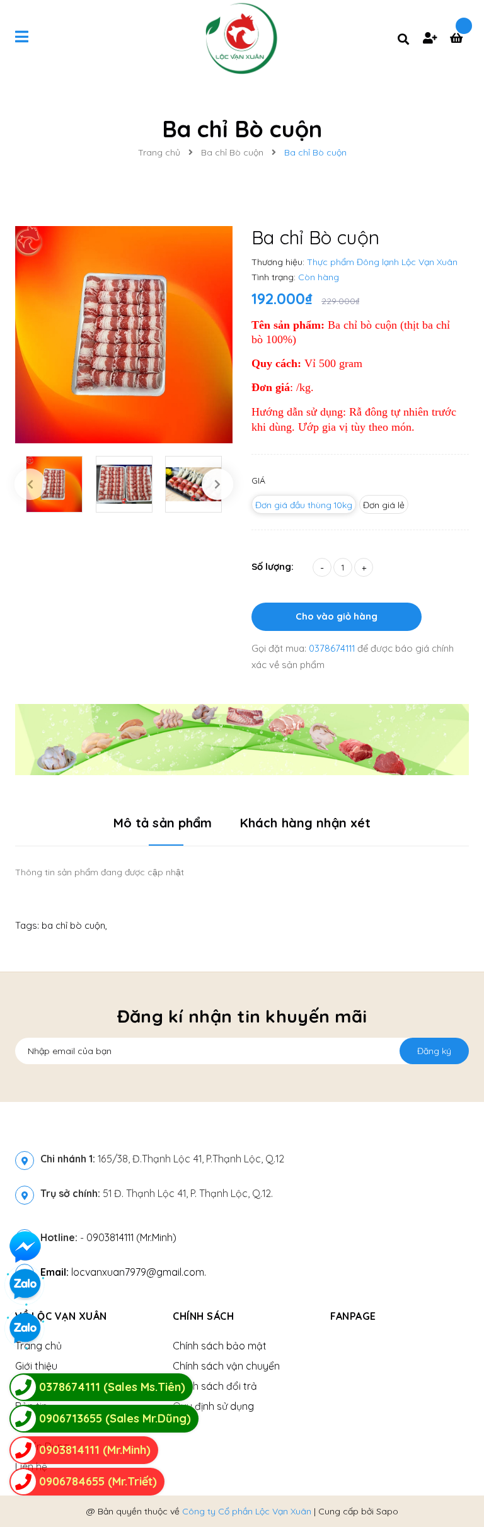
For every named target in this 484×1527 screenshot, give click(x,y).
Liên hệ (31, 1466)
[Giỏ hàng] (459, 39)
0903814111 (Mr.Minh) (131, 1237)
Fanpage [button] (353, 1316)
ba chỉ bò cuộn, (74, 925)
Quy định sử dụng (213, 1406)
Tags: (28, 925)
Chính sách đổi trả (215, 1386)
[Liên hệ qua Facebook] (25, 1247)
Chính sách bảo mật (220, 1345)
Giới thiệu (36, 1366)
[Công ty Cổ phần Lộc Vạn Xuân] (242, 738)
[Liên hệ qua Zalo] (25, 1328)
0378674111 (333, 648)
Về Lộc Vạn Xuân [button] (61, 1316)
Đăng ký (434, 1051)
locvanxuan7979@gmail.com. (123, 1272)
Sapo (387, 1511)
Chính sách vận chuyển (226, 1366)
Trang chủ (38, 1345)
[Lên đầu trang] (450, 1496)
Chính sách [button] (203, 1316)
